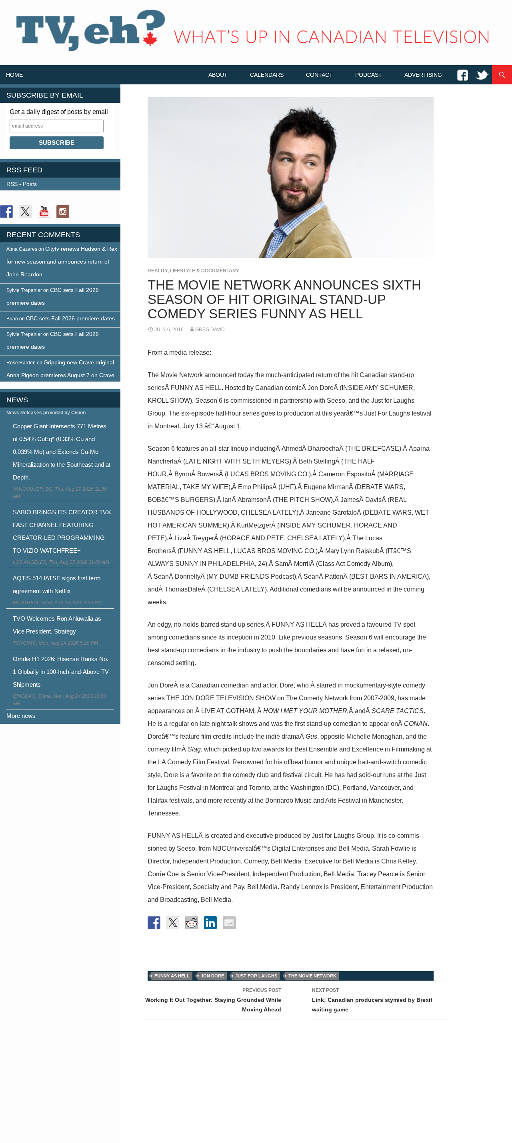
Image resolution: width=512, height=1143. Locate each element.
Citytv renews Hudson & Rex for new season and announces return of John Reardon (61, 262)
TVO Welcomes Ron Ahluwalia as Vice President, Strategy (57, 625)
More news (21, 715)
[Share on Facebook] (154, 922)
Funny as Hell (172, 975)
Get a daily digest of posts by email (59, 111)
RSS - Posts (21, 184)
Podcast (368, 75)
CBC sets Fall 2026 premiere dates (70, 318)
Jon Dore (212, 975)
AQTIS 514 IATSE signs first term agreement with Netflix (57, 584)
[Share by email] (229, 922)
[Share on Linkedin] (210, 922)
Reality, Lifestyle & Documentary (193, 271)
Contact (319, 75)
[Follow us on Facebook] (6, 211)
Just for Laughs (256, 975)
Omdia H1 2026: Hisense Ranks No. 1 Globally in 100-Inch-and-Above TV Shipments (61, 671)
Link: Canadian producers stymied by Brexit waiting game (372, 1000)
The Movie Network (312, 975)
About (218, 75)
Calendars (267, 75)
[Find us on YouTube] (44, 211)
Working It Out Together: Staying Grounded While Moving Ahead (213, 1000)
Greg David (210, 329)
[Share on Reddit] (191, 922)
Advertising (423, 75)
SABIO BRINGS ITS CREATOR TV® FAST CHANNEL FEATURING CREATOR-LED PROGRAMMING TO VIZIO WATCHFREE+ (62, 531)
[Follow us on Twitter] (25, 211)
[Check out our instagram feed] (62, 211)
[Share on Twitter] (172, 922)
